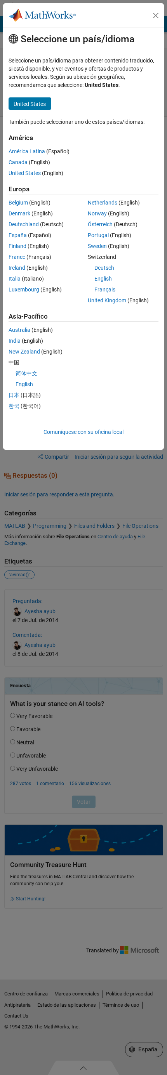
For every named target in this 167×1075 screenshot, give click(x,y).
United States (25, 173)
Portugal (98, 235)
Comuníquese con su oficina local (83, 432)
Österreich (100, 224)
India (15, 341)
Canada (18, 162)
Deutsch (104, 268)
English (103, 279)
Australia (19, 330)
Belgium (18, 202)
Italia (15, 279)
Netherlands (102, 202)
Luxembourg (24, 289)
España (18, 235)
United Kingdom (107, 300)
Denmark (19, 213)
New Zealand (24, 352)
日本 (14, 395)
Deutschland (24, 224)
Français (104, 289)
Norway (97, 213)
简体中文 (26, 373)
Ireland (17, 268)
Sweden (97, 246)
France (17, 257)
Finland (17, 246)
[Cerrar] (155, 15)
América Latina (27, 151)
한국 (14, 406)
